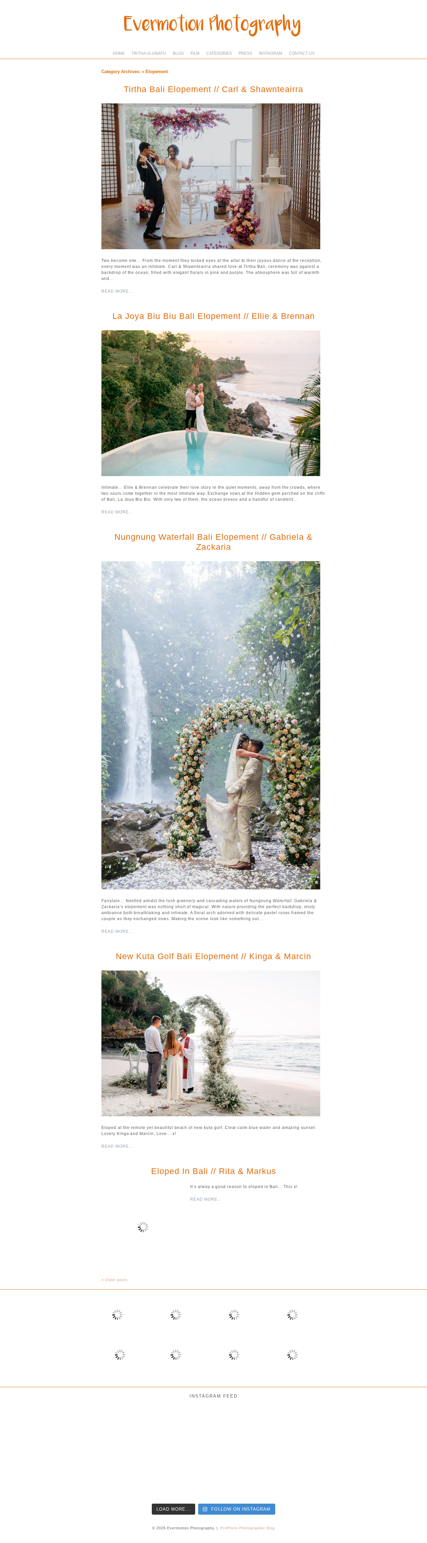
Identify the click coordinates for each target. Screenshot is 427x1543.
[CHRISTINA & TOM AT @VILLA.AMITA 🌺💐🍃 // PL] (213, 1427)
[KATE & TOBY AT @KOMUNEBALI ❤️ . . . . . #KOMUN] (307, 1474)
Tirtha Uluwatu (148, 53)
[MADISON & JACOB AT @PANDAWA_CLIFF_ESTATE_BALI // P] (354, 1474)
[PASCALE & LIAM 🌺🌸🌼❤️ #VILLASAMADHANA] (354, 1427)
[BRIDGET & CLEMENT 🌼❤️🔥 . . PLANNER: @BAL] (260, 1427)
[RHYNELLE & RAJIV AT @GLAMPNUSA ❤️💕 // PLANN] (260, 1474)
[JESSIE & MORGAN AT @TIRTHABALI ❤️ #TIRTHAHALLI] (25, 1427)
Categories (219, 53)
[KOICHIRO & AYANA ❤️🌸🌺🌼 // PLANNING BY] (307, 1427)
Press (245, 53)
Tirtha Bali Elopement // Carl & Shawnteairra (213, 89)
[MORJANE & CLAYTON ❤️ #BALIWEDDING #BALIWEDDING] (119, 1427)
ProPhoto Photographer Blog (247, 1528)
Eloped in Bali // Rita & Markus (213, 1171)
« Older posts (114, 1280)
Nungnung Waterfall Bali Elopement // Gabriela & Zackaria (213, 541)
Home (119, 53)
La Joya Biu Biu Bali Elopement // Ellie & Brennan (213, 316)
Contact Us (302, 53)
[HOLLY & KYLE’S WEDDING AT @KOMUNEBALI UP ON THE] (25, 1474)
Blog (178, 53)
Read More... (117, 291)
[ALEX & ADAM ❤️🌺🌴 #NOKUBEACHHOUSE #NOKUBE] (401, 1427)
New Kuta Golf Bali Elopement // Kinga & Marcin (213, 956)
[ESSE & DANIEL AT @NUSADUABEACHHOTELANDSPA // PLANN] (401, 1474)
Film (194, 53)
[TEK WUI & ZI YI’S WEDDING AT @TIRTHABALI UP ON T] (72, 1474)
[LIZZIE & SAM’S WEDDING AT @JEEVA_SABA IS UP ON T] (166, 1474)
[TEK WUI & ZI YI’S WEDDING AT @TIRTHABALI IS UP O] (119, 1474)
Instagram (270, 53)
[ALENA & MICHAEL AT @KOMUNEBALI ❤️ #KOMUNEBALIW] (72, 1427)
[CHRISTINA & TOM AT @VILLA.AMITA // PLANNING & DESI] (166, 1427)
